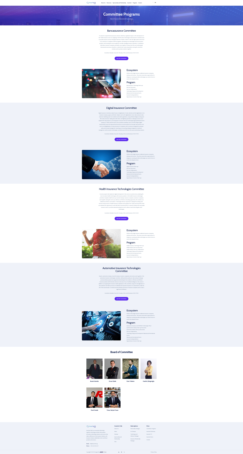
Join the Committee (121, 58)
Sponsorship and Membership (118, 437)
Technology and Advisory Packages (134, 435)
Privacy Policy (154, 452)
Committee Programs (151, 428)
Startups (116, 434)
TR (152, 2)
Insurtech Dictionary (150, 431)
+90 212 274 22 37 (94, 446)
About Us (116, 428)
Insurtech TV (149, 434)
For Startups (133, 431)
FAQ (115, 441)
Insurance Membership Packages (135, 439)
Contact (140, 2)
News (115, 431)
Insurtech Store (149, 437)
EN (155, 2)
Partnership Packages (135, 428)
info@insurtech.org (94, 443)
